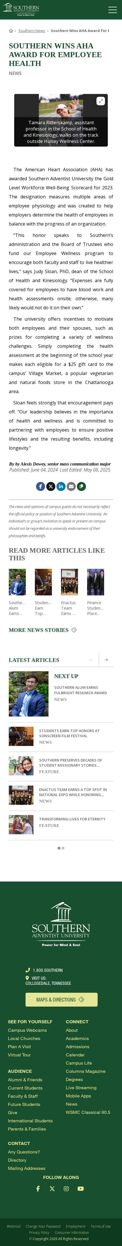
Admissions (77, 1046)
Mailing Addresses (26, 1168)
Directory (17, 1160)
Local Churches (24, 1038)
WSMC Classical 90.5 (88, 1112)
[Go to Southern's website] (21, 10)
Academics (77, 1038)
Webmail (13, 1226)
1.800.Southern (48, 970)
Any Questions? (24, 1151)
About (72, 1030)
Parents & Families (27, 1128)
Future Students (24, 1104)
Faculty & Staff (23, 1096)
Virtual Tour (19, 1054)
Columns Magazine (86, 1071)
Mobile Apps (78, 1095)
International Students (30, 1120)
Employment (75, 1226)
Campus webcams (27, 1030)
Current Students (25, 1087)
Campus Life (79, 1062)
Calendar (75, 1054)
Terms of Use (101, 1226)
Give (12, 1112)
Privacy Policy (39, 1232)
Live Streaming (81, 1087)
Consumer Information (72, 1232)
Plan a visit (19, 1046)
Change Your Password (43, 1226)
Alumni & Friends (25, 1079)
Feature (49, 771)
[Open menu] (113, 10)
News (60, 699)
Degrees (74, 1079)
